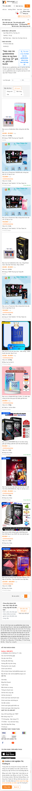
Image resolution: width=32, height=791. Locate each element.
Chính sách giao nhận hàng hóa (10, 708)
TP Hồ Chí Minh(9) (8, 43)
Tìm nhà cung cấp (24, 58)
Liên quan (17, 88)
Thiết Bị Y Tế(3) (7, 35)
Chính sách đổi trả (6, 668)
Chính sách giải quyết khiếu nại (10, 705)
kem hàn (19, 9)
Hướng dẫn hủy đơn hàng (8, 663)
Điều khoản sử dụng (7, 687)
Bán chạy (19, 91)
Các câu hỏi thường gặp (8, 655)
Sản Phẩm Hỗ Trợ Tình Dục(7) (11, 33)
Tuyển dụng (4, 685)
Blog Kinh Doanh (6, 682)
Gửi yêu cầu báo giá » (24, 610)
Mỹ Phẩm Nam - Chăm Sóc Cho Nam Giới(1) (15, 38)
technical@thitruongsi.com (18, 673)
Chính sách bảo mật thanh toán (10, 697)
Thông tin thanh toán (7, 690)
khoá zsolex (27, 9)
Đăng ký (25, 13)
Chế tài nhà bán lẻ (6, 695)
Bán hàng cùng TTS (25, 16)
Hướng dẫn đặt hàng (7, 661)
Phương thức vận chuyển (8, 666)
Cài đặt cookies (5, 703)
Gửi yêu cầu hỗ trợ (6, 658)
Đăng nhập (26, 11)
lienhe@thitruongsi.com (19, 671)
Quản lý (16, 787)
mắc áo (4, 9)
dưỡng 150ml (12, 9)
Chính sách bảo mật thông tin (9, 700)
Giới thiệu (4, 679)
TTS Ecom (4, 727)
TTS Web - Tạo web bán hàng (9, 721)
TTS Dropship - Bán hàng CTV (10, 719)
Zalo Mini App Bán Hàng (8, 724)
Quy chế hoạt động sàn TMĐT (9, 714)
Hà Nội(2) (5, 46)
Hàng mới (9, 91)
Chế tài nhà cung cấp (7, 692)
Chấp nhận (7, 787)
